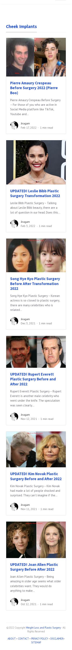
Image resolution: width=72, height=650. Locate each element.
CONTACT (23, 638)
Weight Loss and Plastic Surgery (43, 627)
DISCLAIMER (56, 638)
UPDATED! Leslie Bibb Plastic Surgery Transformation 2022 (35, 193)
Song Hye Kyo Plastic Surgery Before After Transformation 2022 (35, 283)
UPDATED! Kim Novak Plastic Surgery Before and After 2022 (36, 476)
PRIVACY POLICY (39, 638)
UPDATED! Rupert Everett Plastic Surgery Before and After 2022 (33, 379)
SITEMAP (36, 642)
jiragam (25, 123)
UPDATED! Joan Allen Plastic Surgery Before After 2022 (34, 567)
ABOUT (12, 638)
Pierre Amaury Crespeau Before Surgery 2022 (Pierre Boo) (34, 88)
